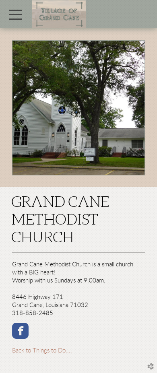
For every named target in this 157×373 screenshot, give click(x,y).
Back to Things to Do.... (42, 351)
